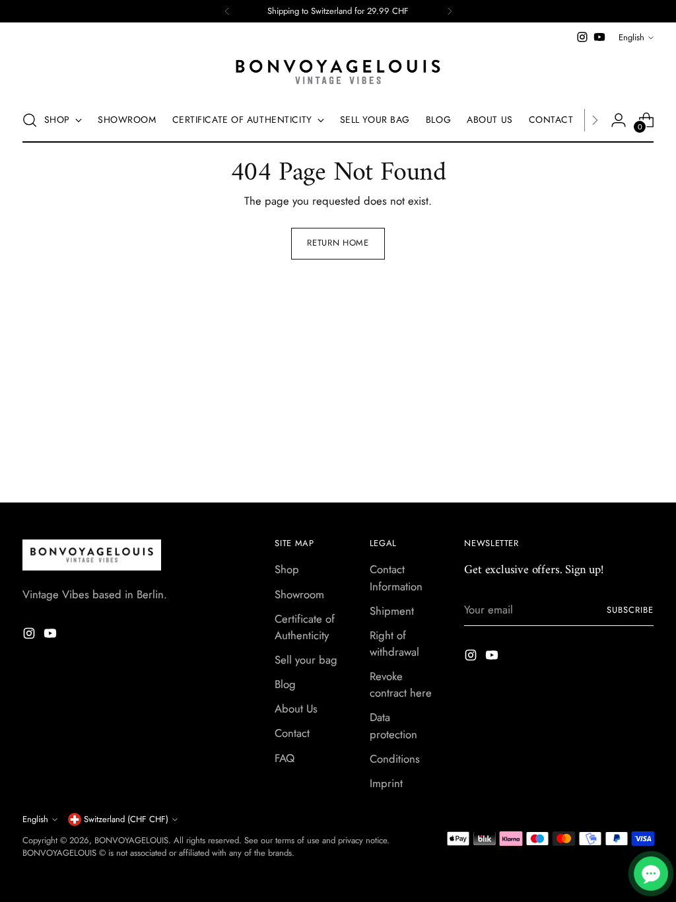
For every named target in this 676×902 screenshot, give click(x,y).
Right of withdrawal (394, 643)
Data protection (393, 725)
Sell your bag (306, 660)
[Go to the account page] (618, 120)
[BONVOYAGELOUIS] (338, 72)
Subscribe (630, 610)
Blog (285, 684)
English (631, 37)
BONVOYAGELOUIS (131, 840)
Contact (292, 733)
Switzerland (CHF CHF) (126, 819)
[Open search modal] (30, 120)
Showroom (299, 594)
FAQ (284, 758)
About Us (296, 708)
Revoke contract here (401, 684)
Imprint (386, 783)
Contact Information (396, 577)
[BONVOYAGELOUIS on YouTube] (599, 37)
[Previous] (227, 11)
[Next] (449, 11)
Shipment (392, 611)
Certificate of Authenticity (305, 627)
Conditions (395, 759)
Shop (287, 569)
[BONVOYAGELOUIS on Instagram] (582, 37)
